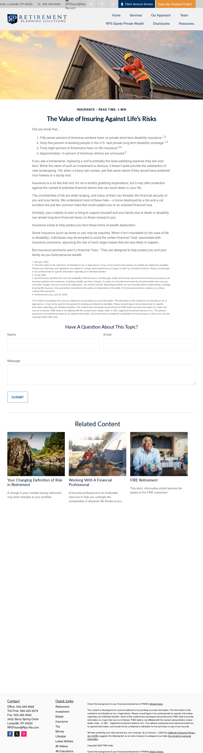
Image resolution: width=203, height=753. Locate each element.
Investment (62, 711)
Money (60, 731)
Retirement (62, 706)
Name (11, 334)
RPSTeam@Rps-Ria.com (23, 727)
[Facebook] (102, 4)
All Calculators (64, 751)
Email (107, 334)
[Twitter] (91, 4)
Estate (59, 716)
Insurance (62, 721)
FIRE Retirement (144, 480)
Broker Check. (157, 751)
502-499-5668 (51, 4)
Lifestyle (61, 736)
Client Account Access (139, 4)
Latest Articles (64, 741)
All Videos (62, 746)
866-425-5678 (29, 711)
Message (13, 360)
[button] (116, 15)
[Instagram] (24, 734)
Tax (58, 726)
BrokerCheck (156, 703)
